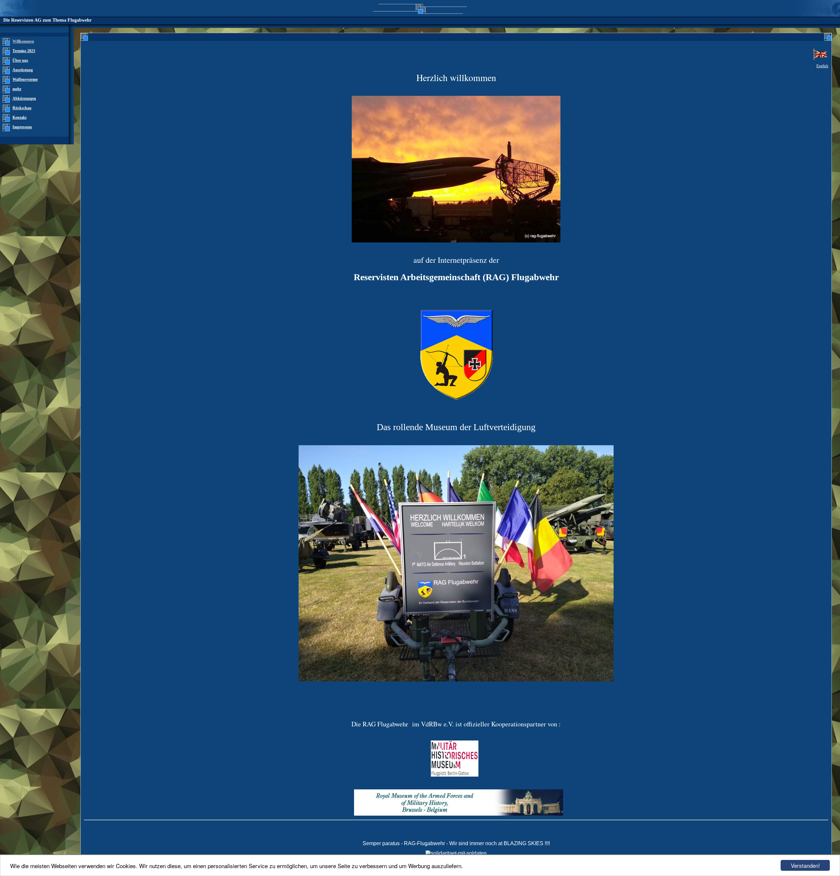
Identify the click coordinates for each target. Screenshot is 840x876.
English (822, 66)
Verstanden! (805, 865)
